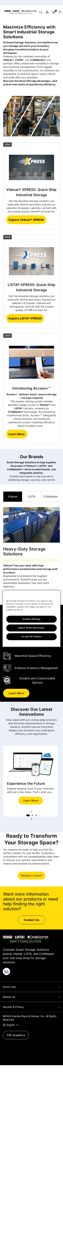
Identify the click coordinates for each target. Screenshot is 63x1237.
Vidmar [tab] (13, 496)
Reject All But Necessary (31, 628)
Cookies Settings (31, 619)
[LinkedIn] (6, 971)
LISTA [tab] (32, 496)
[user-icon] (47, 12)
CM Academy (16, 1035)
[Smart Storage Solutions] (20, 13)
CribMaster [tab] (50, 496)
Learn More (30, 800)
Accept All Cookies (31, 636)
